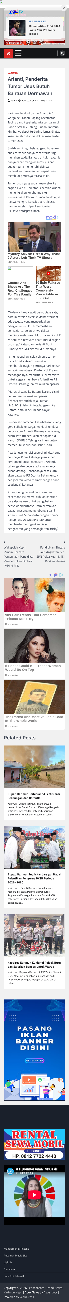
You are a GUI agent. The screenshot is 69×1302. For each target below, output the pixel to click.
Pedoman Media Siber (16, 1255)
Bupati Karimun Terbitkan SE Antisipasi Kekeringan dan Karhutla (34, 796)
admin (14, 100)
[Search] (62, 53)
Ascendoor (50, 1292)
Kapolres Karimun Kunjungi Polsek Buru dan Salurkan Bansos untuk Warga (34, 965)
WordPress (27, 1297)
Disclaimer (10, 1269)
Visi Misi (8, 1262)
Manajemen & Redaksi (17, 1249)
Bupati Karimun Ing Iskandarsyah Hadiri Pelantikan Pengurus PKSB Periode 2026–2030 (34, 878)
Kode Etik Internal (14, 1276)
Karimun (13, 73)
